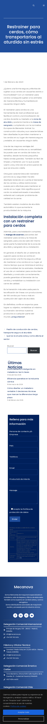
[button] (34, 5)
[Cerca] (44, 691)
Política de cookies (18, 706)
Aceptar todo (23, 712)
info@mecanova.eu (13, 634)
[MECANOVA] (10, 5)
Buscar (10, 346)
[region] (23, 706)
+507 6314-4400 (12, 679)
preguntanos (17, 317)
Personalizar (23, 719)
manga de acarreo (15, 234)
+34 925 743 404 (12, 637)
